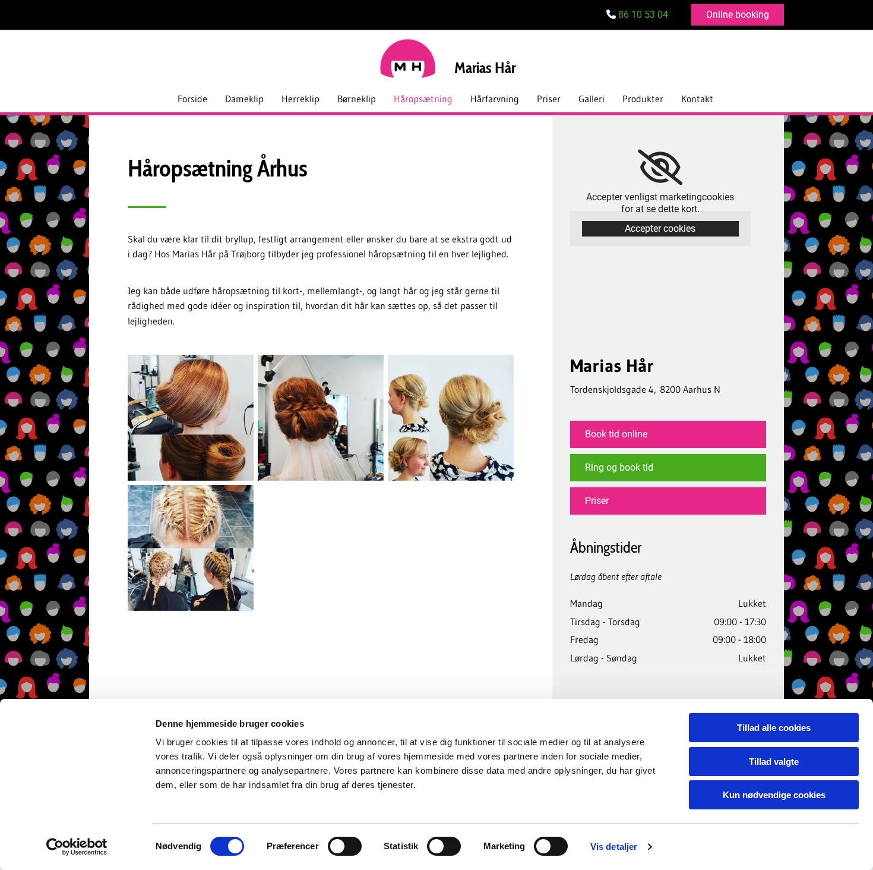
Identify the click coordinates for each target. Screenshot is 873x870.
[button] (737, 15)
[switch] (345, 846)
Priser (549, 99)
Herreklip (300, 99)
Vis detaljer (613, 846)
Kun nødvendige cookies (774, 795)
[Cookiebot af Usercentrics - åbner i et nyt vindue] (77, 847)
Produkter (642, 99)
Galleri (591, 99)
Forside (192, 99)
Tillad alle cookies (774, 728)
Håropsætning (423, 99)
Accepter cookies (660, 228)
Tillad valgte (774, 761)
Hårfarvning (494, 99)
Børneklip (356, 99)
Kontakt (697, 99)
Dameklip (244, 99)
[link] (660, 167)
